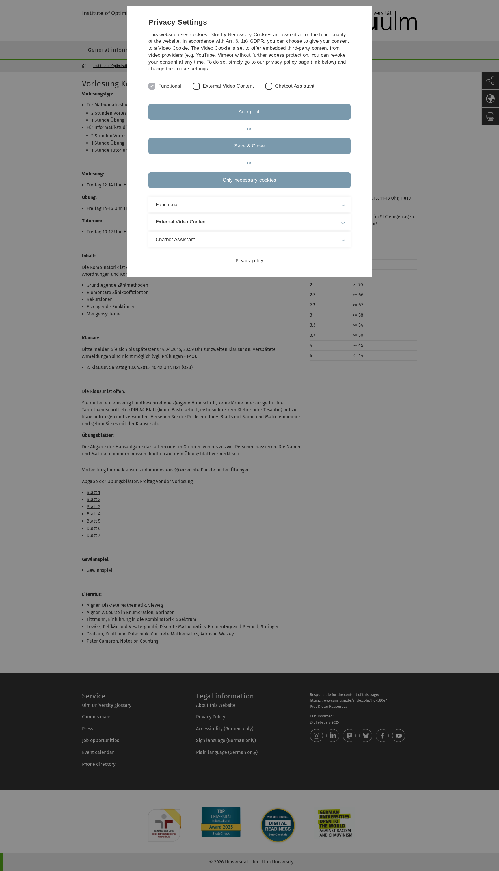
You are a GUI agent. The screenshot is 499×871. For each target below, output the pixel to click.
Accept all (250, 111)
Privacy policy (249, 260)
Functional (169, 86)
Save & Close (249, 146)
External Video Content (228, 86)
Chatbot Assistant (294, 86)
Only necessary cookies (250, 180)
